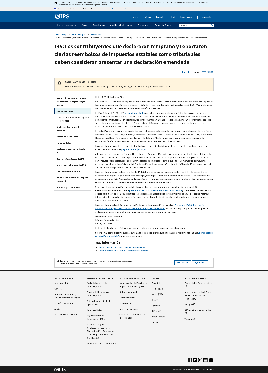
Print (202, 262)
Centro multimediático (68, 171)
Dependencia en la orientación (101, 343)
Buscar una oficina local (65, 314)
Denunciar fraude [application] (163, 25)
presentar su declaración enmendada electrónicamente (155, 190)
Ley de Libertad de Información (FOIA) (96, 317)
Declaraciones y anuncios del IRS (71, 151)
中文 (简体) (207, 72)
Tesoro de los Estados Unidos (198, 283)
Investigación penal (128, 308)
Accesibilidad (207, 369)
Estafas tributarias (128, 297)
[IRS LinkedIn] (205, 359)
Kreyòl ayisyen (159, 316)
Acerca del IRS (61, 283)
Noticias (147, 17)
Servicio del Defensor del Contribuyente (98, 294)
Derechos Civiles (94, 310)
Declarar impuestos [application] (66, 25)
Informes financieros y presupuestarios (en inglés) (67, 296)
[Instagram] (200, 359)
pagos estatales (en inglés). (134, 149)
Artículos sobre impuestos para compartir (72, 179)
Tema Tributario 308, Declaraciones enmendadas (122, 247)
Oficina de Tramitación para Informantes (132, 316)
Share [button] (184, 262)
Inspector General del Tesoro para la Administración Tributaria (198, 295)
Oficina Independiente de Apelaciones (99, 303)
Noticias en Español (79, 34)
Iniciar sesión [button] (205, 17)
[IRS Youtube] (211, 359)
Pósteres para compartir (69, 187)
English (185, 72)
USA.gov (188, 304)
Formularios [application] (143, 25)
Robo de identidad (128, 292)
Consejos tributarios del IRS (70, 158)
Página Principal (61, 34)
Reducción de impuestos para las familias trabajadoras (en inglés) (71, 101)
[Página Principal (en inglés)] (62, 15)
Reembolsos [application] (99, 25)
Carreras (58, 288)
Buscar (212, 25)
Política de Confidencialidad (185, 369)
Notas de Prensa (96, 34)
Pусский (156, 305)
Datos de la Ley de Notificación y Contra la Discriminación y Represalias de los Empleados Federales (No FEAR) (100, 331)
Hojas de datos (64, 142)
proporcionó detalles (135, 113)
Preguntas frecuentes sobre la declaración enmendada (125, 250)
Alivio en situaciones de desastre (68, 129)
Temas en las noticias (67, 136)
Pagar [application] (84, 25)
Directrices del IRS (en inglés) (71, 165)
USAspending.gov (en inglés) (197, 310)
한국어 (155, 299)
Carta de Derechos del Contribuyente (97, 285)
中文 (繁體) (157, 294)
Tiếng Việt (157, 311)
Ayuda (135, 17)
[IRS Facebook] (190, 359)
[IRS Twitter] (195, 359)
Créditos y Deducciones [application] (121, 25)
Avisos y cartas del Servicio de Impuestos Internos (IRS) (133, 285)
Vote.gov (188, 318)
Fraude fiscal (125, 303)
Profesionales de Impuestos (183, 17)
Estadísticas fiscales (64, 303)
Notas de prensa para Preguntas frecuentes (74, 119)
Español (159, 17)
